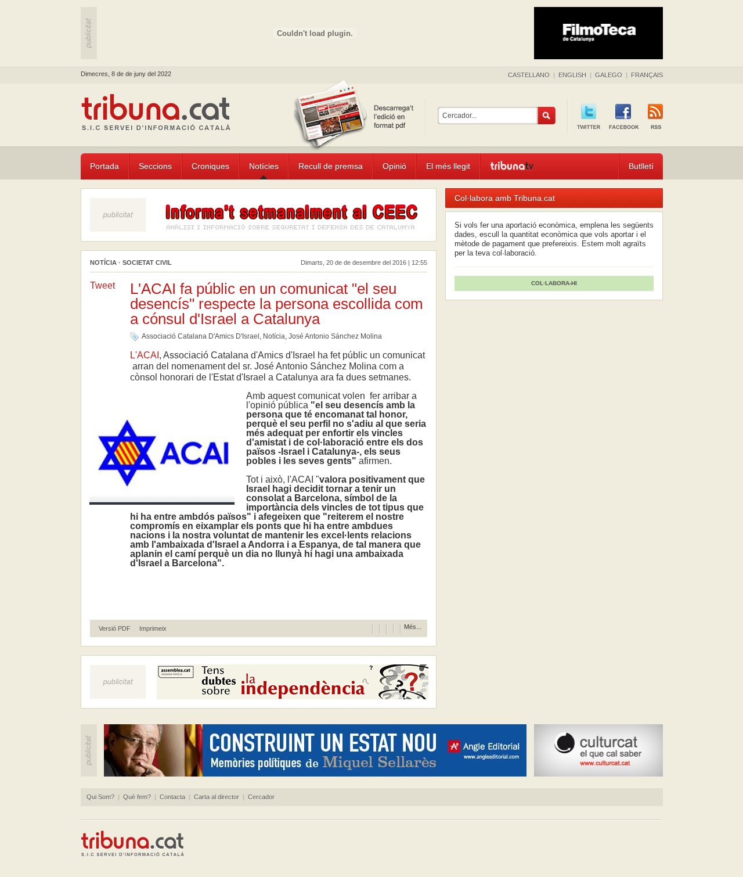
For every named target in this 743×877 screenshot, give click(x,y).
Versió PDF (115, 629)
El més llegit (448, 166)
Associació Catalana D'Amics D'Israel (200, 336)
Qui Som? (100, 796)
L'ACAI (144, 355)
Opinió (394, 166)
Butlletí (641, 166)
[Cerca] (547, 115)
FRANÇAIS (647, 74)
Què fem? (137, 796)
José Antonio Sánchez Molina (335, 336)
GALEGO (608, 74)
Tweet (102, 285)
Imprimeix (153, 629)
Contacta (172, 796)
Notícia (274, 336)
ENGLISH (572, 74)
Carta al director (216, 796)
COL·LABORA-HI (554, 283)
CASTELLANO (529, 74)
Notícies (264, 166)
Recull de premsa (330, 166)
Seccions (155, 166)
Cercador (261, 796)
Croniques (210, 166)
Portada (104, 166)
